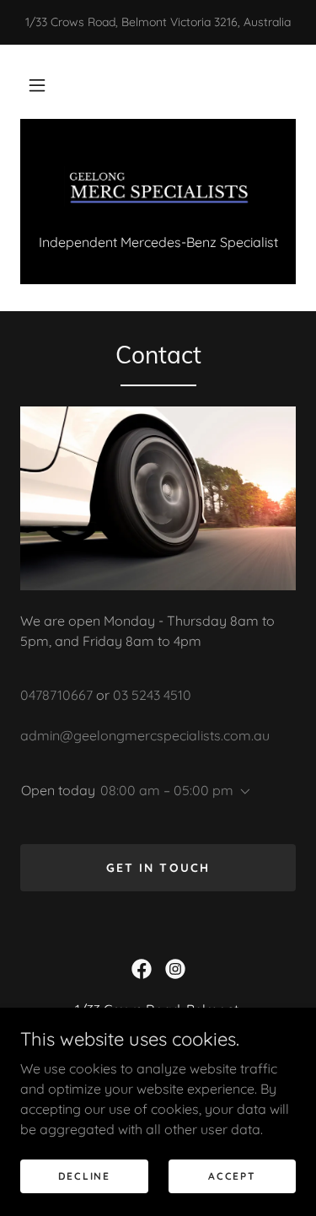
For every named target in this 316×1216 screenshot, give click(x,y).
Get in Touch (157, 867)
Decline (84, 1176)
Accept (231, 1176)
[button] (37, 85)
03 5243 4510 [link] (152, 694)
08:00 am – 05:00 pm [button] (166, 790)
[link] (158, 186)
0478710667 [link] (56, 694)
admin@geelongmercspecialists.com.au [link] (145, 735)
